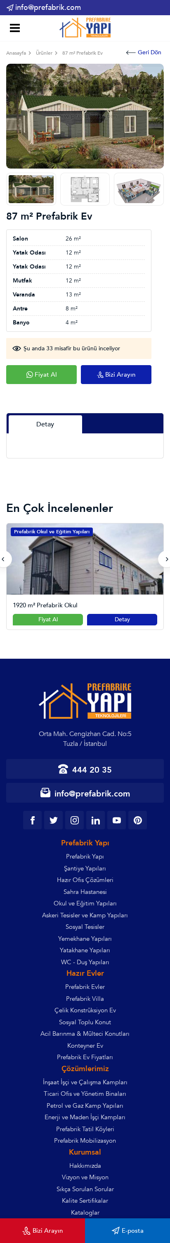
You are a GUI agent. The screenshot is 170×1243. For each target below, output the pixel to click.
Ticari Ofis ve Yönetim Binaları (85, 1094)
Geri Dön (149, 52)
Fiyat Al (48, 619)
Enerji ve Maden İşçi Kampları (85, 1117)
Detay (122, 619)
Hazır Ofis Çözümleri (85, 880)
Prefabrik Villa (85, 999)
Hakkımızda (85, 1166)
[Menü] (13, 29)
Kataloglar (85, 1212)
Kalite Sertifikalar (85, 1201)
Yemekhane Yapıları (85, 939)
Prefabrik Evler (85, 987)
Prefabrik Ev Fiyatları (85, 1057)
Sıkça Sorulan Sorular (85, 1189)
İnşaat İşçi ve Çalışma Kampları (85, 1082)
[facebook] (32, 820)
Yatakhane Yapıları (85, 950)
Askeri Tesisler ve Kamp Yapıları (85, 915)
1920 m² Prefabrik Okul (45, 605)
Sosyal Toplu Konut (85, 1022)
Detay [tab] (45, 424)
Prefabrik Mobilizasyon (85, 1141)
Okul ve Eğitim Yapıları (85, 903)
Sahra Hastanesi (85, 892)
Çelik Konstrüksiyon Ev (85, 1010)
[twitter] (53, 820)
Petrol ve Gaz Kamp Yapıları (85, 1106)
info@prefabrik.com (48, 7)
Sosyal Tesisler (85, 927)
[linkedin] (95, 820)
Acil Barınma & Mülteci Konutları (85, 1034)
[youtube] (116, 820)
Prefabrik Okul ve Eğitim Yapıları (52, 531)
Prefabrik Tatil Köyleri (85, 1129)
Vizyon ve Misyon (85, 1177)
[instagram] (74, 820)
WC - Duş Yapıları (85, 962)
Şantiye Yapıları (85, 868)
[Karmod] (85, 27)
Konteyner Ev (85, 1046)
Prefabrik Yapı (85, 856)
